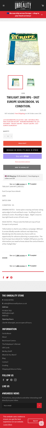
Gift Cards (5, 347)
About (4, 337)
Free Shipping (19, 113)
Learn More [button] (7, 425)
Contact (5, 362)
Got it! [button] (35, 421)
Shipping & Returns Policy (11, 369)
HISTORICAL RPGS (33, 120)
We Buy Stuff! (7, 351)
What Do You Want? (9, 355)
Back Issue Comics (9, 340)
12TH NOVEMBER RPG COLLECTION (13, 120)
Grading (5, 365)
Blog (4, 358)
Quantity (6, 131)
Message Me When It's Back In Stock (22, 150)
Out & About (6, 333)
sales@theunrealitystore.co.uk (15, 303)
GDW (25, 120)
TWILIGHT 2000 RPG (16, 123)
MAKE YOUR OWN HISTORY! (11, 122)
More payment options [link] (22, 162)
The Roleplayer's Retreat (11, 344)
